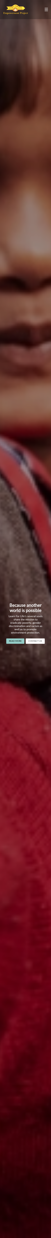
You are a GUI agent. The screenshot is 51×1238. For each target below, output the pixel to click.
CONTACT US (35, 641)
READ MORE (15, 641)
